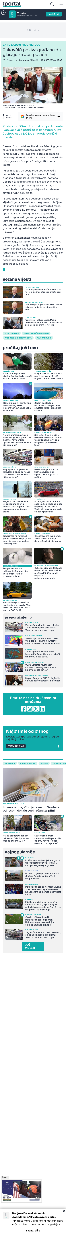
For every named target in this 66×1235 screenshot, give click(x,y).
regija (44, 763)
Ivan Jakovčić (44, 338)
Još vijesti (30, 946)
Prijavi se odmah (16, 746)
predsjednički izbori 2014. (18, 338)
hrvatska (10, 763)
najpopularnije (20, 852)
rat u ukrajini (27, 763)
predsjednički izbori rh (36, 333)
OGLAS (33, 30)
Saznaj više (33, 1230)
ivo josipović (12, 333)
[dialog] (33, 1222)
